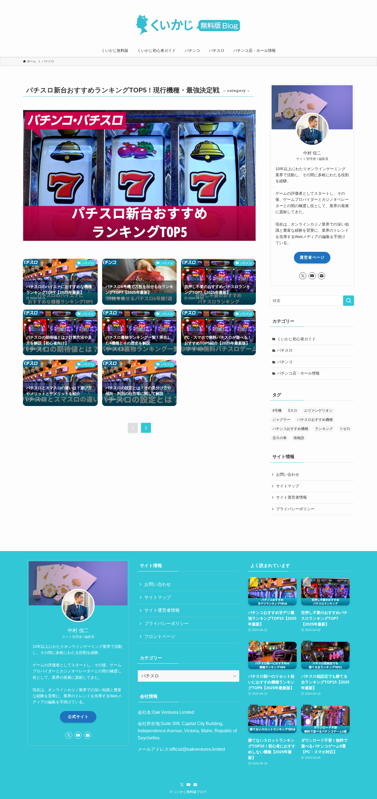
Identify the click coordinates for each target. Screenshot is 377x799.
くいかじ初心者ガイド (296, 339)
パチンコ (285, 362)
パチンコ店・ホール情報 (298, 373)
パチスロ (285, 350)
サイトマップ (287, 486)
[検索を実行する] (348, 300)
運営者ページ (312, 257)
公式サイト (78, 716)
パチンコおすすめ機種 (290, 429)
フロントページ (159, 636)
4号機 (277, 410)
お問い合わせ (287, 474)
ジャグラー (281, 420)
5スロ (292, 410)
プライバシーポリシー (295, 509)
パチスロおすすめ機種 (315, 420)
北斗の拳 (279, 438)
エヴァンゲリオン (318, 410)
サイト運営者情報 (291, 497)
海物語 (298, 438)
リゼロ (344, 429)
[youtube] (312, 275)
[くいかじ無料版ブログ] (188, 23)
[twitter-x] (302, 275)
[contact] (321, 275)
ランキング (324, 429)
